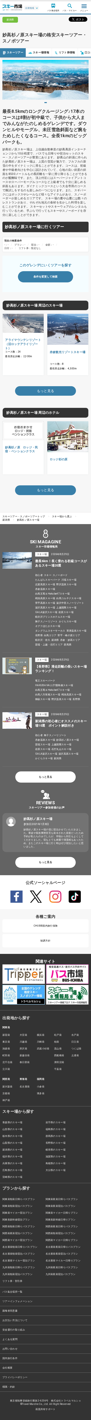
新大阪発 (7, 1086)
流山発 (58, 1048)
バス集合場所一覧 (12, 1291)
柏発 (56, 1041)
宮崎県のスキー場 (12, 1177)
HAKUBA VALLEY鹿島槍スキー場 (54, 685)
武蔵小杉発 (43, 1048)
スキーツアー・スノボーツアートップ (23, 516)
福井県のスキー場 (12, 1156)
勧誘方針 (45, 940)
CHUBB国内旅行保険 (45, 925)
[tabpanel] (45, 79)
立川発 (6, 1069)
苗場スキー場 (42, 744)
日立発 (75, 1041)
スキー (47, 575)
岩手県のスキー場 (56, 1122)
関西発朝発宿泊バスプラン (61, 1233)
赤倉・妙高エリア (70, 640)
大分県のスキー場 (56, 1170)
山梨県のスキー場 (12, 1143)
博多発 (40, 1093)
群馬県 (67, 644)
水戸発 (75, 1035)
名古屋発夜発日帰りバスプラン (63, 1247)
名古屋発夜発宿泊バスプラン (62, 1253)
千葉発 (58, 1069)
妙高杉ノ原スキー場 (28, 519)
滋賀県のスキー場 (56, 1156)
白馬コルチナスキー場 (68, 598)
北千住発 (7, 1062)
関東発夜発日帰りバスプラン (62, 1199)
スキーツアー (15, 52)
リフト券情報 (67, 52)
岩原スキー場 (66, 612)
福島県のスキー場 (56, 1129)
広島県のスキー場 (12, 1170)
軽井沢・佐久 (42, 640)
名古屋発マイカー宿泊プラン (18, 1260)
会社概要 (7, 1367)
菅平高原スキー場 (45, 603)
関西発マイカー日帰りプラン (62, 1240)
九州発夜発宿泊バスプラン (61, 1274)
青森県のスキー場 (12, 1122)
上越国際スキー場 (66, 607)
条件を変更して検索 (45, 276)
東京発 (6, 1041)
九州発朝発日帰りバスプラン (18, 1267)
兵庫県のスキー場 (12, 1163)
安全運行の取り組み (13, 1329)
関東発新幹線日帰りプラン (61, 1219)
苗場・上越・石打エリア (49, 644)
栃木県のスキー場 (12, 1136)
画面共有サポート (45, 1409)
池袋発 (6, 1048)
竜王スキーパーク (45, 680)
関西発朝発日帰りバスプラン (18, 1226)
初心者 (39, 575)
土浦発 (75, 1055)
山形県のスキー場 (12, 1129)
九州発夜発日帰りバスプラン (62, 1267)
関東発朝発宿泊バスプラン (17, 1206)
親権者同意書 (9, 1310)
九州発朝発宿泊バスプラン (17, 1274)
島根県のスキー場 (56, 1163)
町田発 (6, 1055)
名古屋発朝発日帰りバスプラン (19, 1247)
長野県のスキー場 (56, 1143)
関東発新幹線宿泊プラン (16, 1219)
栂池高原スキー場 (45, 598)
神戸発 (6, 1100)
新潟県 (6, 519)
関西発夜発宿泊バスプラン (17, 1233)
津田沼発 (59, 1062)
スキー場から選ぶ (62, 516)
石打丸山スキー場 (61, 749)
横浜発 (40, 1035)
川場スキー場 (68, 579)
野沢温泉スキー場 (66, 584)
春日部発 (25, 1062)
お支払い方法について (14, 1320)
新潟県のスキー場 (12, 1149)
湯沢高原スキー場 (45, 607)
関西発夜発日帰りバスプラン (62, 1226)
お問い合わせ (9, 1348)
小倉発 (40, 1086)
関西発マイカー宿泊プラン (17, 1240)
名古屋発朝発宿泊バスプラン (18, 1253)
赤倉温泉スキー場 (45, 589)
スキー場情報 (41, 52)
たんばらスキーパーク (47, 579)
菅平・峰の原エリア (69, 635)
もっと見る (45, 776)
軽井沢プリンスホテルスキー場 (52, 616)
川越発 (23, 1041)
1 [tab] (45, 102)
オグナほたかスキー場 (47, 626)
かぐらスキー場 (67, 621)
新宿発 (6, 1035)
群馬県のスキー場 (56, 1136)
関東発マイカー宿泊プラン (17, 1212)
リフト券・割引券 (12, 1281)
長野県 (39, 635)
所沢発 (23, 1048)
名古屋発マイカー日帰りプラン (63, 1260)
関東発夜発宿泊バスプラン (61, 1206)
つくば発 (76, 1048)
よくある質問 (9, 1339)
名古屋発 (25, 1086)
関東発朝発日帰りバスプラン (18, 1199)
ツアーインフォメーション (17, 1301)
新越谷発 (25, 1055)
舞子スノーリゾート (46, 621)
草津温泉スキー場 (76, 630)
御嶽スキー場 (42, 699)
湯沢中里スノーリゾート (70, 603)
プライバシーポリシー (14, 1377)
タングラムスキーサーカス (50, 630)
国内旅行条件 (9, 1358)
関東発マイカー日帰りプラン (62, 1212)
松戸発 (58, 1035)
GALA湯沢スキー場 (46, 612)
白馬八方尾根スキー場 (47, 694)
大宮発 (23, 1035)
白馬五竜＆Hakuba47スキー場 (52, 593)
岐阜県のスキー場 (56, 1149)
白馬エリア (50, 635)
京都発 (6, 1093)
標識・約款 (8, 1386)
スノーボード (60, 575)
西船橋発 (59, 1055)
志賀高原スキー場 (45, 584)
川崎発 (40, 1041)
